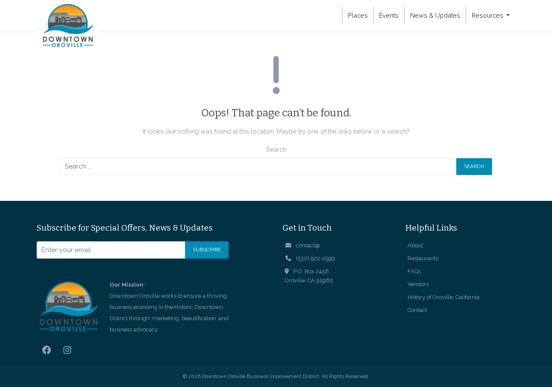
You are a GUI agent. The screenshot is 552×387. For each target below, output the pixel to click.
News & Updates (435, 15)
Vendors (418, 284)
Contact (417, 310)
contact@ (308, 245)
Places (358, 15)
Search (276, 149)
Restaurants (423, 258)
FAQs (414, 271)
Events (388, 15)
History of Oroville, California (444, 297)
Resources (488, 15)
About (415, 245)
